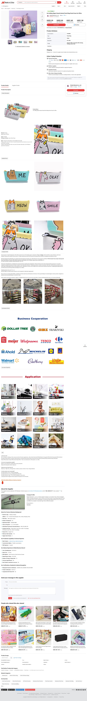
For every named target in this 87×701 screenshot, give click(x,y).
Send (10, 598)
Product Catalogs (18, 657)
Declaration (56, 696)
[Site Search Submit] (59, 2)
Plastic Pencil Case (5, 683)
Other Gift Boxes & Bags (24, 675)
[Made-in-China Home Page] (7, 2)
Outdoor (2, 664)
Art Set (66, 660)
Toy (23, 660)
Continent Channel (57, 693)
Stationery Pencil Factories (38, 681)
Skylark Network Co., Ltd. (54, 15)
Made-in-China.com (38, 694)
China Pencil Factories (17, 681)
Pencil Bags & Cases (20, 8)
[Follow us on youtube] (81, 689)
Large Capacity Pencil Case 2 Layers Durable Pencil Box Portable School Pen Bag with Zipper (60, 647)
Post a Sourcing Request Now (34, 598)
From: (7, 581)
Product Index (63, 693)
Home (2, 8)
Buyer (59, 6)
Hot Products (19, 693)
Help (65, 6)
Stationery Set (4, 675)
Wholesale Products (43, 693)
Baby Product (46, 660)
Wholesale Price (50, 693)
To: (7, 585)
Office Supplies (7, 8)
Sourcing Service (25, 662)
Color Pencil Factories (6, 681)
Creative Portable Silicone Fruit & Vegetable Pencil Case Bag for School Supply (25, 624)
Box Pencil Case (79, 681)
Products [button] (20, 2)
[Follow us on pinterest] (83, 689)
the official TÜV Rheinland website (35, 491)
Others (45, 664)
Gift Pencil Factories (26, 681)
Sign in (84, 3)
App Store (4, 689)
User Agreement (49, 696)
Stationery (13, 8)
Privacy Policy (61, 696)
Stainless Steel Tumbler (26, 664)
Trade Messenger (20, 689)
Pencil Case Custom (48, 681)
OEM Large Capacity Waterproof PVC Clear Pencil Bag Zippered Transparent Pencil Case (25, 647)
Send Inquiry (56, 24)
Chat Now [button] (77, 24)
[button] (55, 2)
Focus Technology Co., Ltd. (35, 696)
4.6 (72, 86)
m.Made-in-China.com (46, 694)
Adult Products (67, 662)
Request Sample (68, 27)
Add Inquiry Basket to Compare (23, 46)
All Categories (5, 6)
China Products (25, 693)
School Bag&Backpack (5, 662)
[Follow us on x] (78, 689)
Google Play (11, 689)
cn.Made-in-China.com (54, 694)
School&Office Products (5, 660)
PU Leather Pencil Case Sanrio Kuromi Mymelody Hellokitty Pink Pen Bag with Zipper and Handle (60, 624)
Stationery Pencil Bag (69, 681)
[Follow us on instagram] (80, 689)
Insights (68, 693)
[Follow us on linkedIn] (85, 689)
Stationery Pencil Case (59, 681)
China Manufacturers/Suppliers (34, 693)
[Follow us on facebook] (76, 689)
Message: (6, 588)
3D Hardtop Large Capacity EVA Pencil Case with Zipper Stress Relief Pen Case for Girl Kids (8, 624)
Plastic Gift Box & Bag (14, 675)
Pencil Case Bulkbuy (15, 683)
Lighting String (12, 541)
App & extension (71, 6)
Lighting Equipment (19, 541)
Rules (85, 6)
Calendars (45, 662)
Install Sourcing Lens (31, 689)
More (2, 686)
